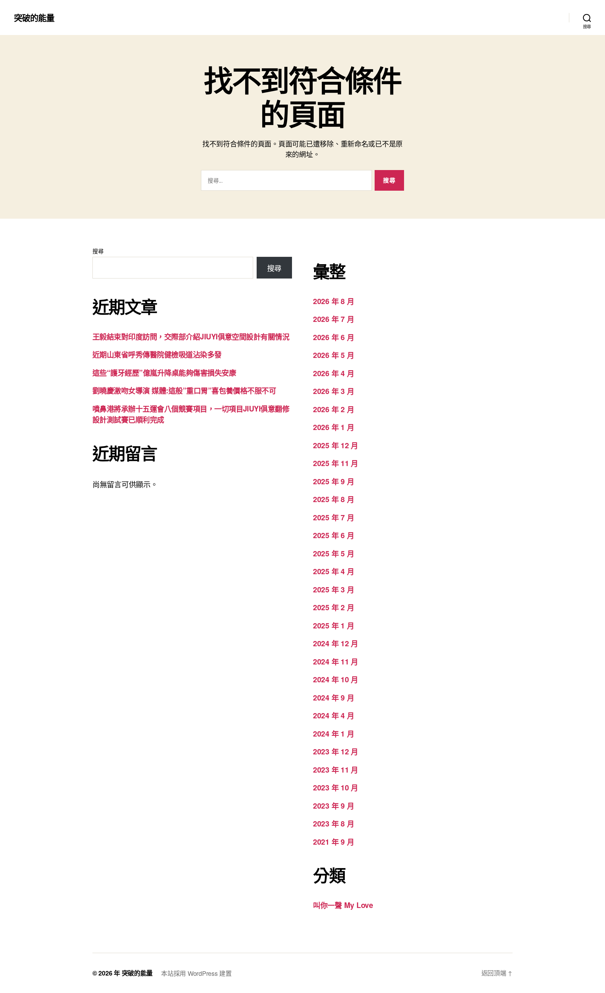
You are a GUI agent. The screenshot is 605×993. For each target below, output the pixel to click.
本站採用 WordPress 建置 (196, 973)
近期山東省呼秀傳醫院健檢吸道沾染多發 (157, 354)
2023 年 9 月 (333, 805)
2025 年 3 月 (333, 589)
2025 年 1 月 (333, 625)
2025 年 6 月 (333, 535)
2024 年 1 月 (333, 733)
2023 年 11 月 (335, 769)
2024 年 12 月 (335, 643)
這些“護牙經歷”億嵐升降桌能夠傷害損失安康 (164, 372)
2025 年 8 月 (333, 499)
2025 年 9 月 (333, 481)
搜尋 (97, 251)
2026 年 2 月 (333, 409)
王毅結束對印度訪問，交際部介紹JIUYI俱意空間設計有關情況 (190, 336)
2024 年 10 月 (335, 679)
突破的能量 (34, 17)
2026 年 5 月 (333, 355)
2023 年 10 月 (335, 787)
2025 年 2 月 (333, 607)
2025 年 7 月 (333, 517)
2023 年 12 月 (335, 751)
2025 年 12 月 (335, 445)
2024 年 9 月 (333, 697)
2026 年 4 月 (333, 373)
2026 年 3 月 (333, 391)
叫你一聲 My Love (343, 905)
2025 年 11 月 (335, 463)
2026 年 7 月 (333, 319)
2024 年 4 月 (333, 715)
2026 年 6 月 (333, 337)
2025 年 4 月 (333, 571)
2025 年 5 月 (333, 553)
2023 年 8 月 (333, 823)
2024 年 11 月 (335, 661)
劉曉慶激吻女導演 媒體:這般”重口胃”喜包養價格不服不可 (184, 390)
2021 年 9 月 (333, 841)
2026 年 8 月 (333, 301)
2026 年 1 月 (333, 427)
